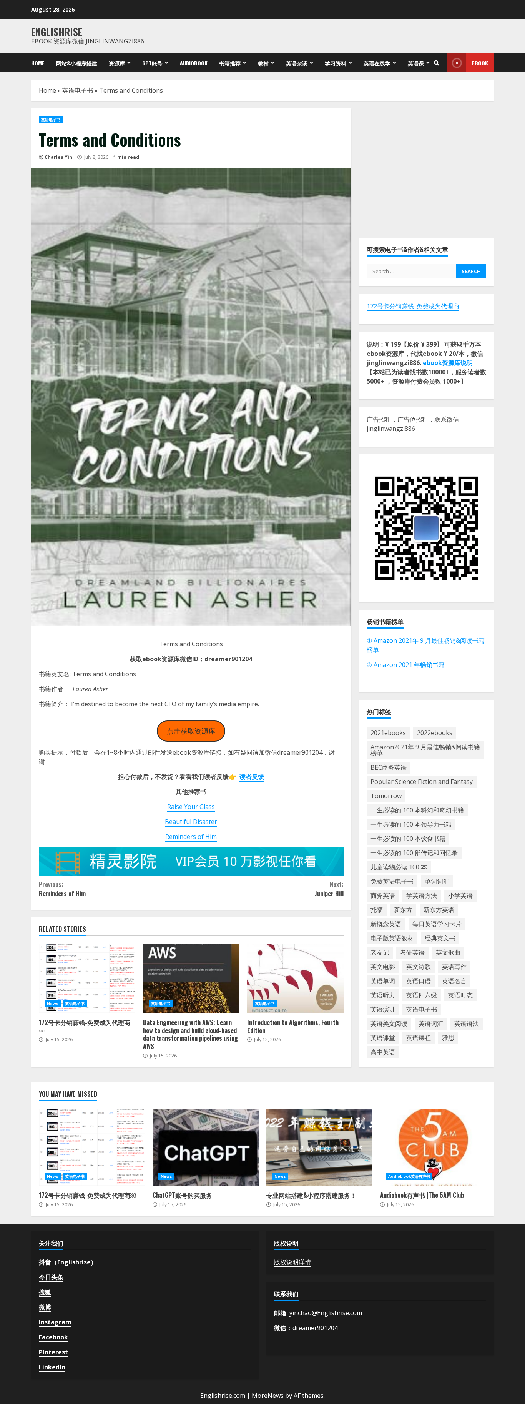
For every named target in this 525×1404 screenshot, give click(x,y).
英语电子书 (77, 90)
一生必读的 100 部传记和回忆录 (414, 853)
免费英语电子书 (392, 881)
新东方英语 (439, 909)
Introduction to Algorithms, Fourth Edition (295, 978)
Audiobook (194, 63)
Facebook (53, 1337)
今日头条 (51, 1277)
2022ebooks (434, 733)
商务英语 (382, 895)
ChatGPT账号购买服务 (206, 1147)
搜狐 (45, 1292)
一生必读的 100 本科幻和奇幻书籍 (417, 810)
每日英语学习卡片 (437, 924)
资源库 (117, 63)
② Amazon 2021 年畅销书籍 (406, 664)
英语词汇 (431, 1023)
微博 (45, 1307)
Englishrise (56, 32)
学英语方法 (421, 895)
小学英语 (460, 895)
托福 (376, 909)
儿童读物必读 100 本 (398, 867)
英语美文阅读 (388, 1023)
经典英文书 (440, 938)
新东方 (403, 909)
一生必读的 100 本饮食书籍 (407, 838)
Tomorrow (386, 796)
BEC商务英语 (388, 767)
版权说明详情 (292, 1262)
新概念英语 (385, 924)
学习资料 (335, 63)
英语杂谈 (296, 63)
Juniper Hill (329, 889)
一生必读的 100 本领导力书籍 (411, 824)
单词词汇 (437, 881)
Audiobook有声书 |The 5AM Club (433, 1147)
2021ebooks (388, 733)
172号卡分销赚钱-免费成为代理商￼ (87, 978)
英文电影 (382, 966)
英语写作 (454, 966)
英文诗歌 (418, 966)
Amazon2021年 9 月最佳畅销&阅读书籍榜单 (425, 750)
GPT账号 (152, 63)
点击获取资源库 (191, 730)
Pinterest (53, 1352)
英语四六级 (421, 995)
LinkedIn (52, 1367)
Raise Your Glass (191, 806)
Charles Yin (58, 157)
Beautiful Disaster (191, 821)
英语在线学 (377, 63)
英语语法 (466, 1023)
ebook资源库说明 (448, 363)
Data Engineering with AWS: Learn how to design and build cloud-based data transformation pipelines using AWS (191, 978)
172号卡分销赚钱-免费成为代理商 (413, 306)
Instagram (55, 1322)
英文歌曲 (448, 952)
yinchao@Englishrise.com (325, 1313)
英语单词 (382, 981)
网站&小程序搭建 (76, 63)
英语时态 (460, 995)
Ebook (480, 63)
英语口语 (418, 981)
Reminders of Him (191, 836)
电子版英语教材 (392, 938)
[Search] (436, 63)
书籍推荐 (230, 63)
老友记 (379, 952)
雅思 (448, 1038)
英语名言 (454, 981)
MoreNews (268, 1395)
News (52, 1003)
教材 (263, 63)
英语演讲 (382, 1009)
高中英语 (382, 1052)
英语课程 (418, 1038)
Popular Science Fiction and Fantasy (421, 781)
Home (38, 63)
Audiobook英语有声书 (409, 1176)
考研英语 (412, 952)
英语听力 (382, 995)
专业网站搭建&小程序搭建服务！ (319, 1147)
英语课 (416, 63)
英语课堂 (382, 1038)
